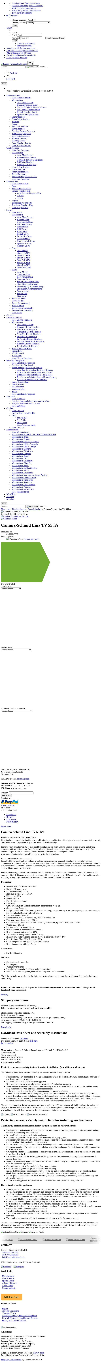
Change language (19, 20)
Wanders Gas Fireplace (26, 164)
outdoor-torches (18, 389)
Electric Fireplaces (14, 317)
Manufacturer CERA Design (24, 446)
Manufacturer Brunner (21, 439)
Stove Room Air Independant (29, 289)
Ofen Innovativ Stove (26, 241)
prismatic (15, 121)
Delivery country (19, 22)
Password (16, 38)
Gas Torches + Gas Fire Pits (23, 413)
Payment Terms (9, 1313)
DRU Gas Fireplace (25, 162)
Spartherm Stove (24, 243)
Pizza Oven (22, 422)
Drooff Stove (22, 227)
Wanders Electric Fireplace (28, 344)
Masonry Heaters (19, 138)
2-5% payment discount (21, 13)
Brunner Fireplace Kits (21, 188)
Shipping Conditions (10, 1311)
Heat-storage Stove (25, 277)
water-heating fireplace (21, 133)
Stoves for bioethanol (20, 303)
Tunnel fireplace (18, 129)
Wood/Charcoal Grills (26, 425)
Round (14, 124)
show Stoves (17, 212)
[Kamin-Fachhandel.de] (14, 64)
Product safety (12, 822)
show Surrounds (18, 399)
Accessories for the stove (22, 310)
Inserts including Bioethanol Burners (27, 367)
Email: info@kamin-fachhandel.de (26, 10)
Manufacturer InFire (20, 470)
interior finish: (7, 647)
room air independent (20, 136)
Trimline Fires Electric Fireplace (30, 341)
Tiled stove (21, 296)
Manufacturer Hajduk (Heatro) (24, 468)
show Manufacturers (20, 432)
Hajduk (15, 200)
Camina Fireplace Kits (21, 191)
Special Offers (8, 1281)
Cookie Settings (8, 1288)
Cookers (9, 315)
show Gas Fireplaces (20, 150)
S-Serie (20, 198)
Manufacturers (12, 430)
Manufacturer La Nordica (22, 473)
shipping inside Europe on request (26, 3)
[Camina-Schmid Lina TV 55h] (14, 516)
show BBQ (22, 418)
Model (14, 270)
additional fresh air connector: (13, 708)
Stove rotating (23, 291)
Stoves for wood (19, 298)
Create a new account (26, 43)
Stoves (9, 210)
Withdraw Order (11, 1297)
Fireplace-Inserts (13, 95)
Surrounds (10, 396)
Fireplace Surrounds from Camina (26, 403)
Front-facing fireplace (21, 119)
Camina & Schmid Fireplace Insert (31, 107)
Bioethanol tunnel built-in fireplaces (32, 379)
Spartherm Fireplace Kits (22, 205)
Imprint (5, 1308)
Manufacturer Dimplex (21, 453)
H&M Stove (22, 231)
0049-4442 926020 (10, 1252)
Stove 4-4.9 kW (23, 253)
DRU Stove (22, 229)
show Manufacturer (25, 102)
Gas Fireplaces (12, 148)
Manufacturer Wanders (21, 487)
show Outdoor (18, 410)
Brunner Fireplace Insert (27, 105)
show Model (22, 272)
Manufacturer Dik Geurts (22, 451)
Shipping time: (7, 536)
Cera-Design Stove (25, 222)
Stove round (22, 293)
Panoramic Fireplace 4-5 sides (24, 176)
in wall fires (17, 356)
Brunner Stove (23, 219)
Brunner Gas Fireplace (26, 157)
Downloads (11, 819)
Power (14, 248)
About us (10, 496)
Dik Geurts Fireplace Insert (28, 110)
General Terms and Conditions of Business (20, 1318)
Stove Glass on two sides (27, 284)
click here (24, 1038)
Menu (4, 84)
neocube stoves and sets (22, 203)
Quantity (4, 793)
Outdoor (9, 408)
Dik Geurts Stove (24, 224)
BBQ (14, 415)
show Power (22, 250)
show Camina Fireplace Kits (29, 193)
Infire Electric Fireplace (27, 336)
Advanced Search (9, 1283)
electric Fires (17, 351)
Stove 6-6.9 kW (23, 258)
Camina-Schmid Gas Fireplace (30, 160)
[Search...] (32, 66)
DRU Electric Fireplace (27, 329)
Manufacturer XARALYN (23, 489)
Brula (14, 186)
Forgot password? (24, 46)
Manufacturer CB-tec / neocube (25, 444)
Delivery (10, 817)
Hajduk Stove (23, 234)
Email (14, 35)
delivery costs (38, 1353)
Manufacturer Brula (20, 437)
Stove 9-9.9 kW (23, 265)
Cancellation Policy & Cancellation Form (19, 1315)
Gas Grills (21, 420)
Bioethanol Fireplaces (15, 360)
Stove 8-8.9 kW (23, 262)
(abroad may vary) (31, 539)
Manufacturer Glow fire (22, 463)
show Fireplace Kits (20, 184)
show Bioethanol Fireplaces (23, 363)
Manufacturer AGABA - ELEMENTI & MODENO (34, 434)
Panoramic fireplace (20, 126)
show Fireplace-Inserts (21, 98)
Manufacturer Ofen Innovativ (24, 477)
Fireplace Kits (12, 181)
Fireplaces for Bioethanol (22, 365)
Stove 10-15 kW (24, 267)
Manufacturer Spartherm (22, 482)
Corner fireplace (18, 117)
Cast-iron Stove (23, 274)
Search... (43, 67)
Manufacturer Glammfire (22, 461)
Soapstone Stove (24, 279)
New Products (8, 1278)
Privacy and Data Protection (14, 1320)
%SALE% (10, 494)
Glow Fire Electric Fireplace (29, 334)
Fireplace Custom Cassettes (23, 131)
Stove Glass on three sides (28, 281)
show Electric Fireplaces (22, 320)
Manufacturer (17, 100)
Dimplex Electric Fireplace (28, 327)
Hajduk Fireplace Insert (27, 112)
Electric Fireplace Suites (22, 348)
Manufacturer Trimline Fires (23, 485)
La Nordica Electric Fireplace (29, 339)
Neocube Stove (23, 239)
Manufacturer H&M (20, 465)
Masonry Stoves (18, 141)
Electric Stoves (18, 305)
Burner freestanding (20, 382)
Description (11, 814)
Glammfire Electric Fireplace (29, 332)
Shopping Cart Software (11, 1360)
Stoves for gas (18, 301)
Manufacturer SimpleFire (22, 480)
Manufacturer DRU (20, 458)
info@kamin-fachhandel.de (13, 1257)
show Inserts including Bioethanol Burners (35, 370)
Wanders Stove (23, 246)
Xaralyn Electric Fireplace (28, 346)
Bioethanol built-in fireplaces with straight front (37, 377)
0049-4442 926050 (10, 1255)
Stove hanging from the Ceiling (30, 286)
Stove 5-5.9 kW (23, 255)
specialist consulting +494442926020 (27, 6)
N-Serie (20, 196)
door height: (6, 586)
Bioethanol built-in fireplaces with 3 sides (34, 372)
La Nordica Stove (24, 236)
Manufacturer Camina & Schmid (25, 442)
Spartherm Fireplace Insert (28, 114)
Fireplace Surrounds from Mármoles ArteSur (30, 401)
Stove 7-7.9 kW (23, 260)
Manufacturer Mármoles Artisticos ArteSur (29, 475)
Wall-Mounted (18, 353)
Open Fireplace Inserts (21, 143)
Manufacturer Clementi (21, 449)
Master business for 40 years (23, 8)
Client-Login (7, 1285)
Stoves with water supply (22, 308)
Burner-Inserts (18, 384)
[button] (10, 77)
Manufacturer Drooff (20, 456)
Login (9, 28)
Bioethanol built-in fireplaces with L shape (34, 375)
